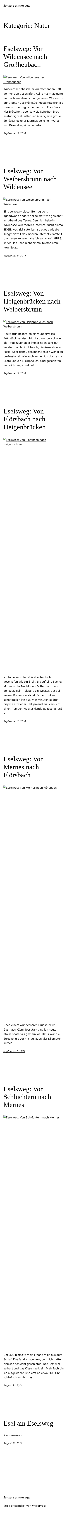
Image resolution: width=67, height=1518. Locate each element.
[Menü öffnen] (62, 6)
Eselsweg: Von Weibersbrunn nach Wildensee (30, 179)
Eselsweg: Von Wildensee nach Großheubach (25, 56)
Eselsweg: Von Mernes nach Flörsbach (23, 767)
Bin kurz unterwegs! (16, 5)
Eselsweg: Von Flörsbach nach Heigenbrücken (24, 419)
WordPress (39, 1505)
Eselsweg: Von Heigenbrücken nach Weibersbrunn (31, 301)
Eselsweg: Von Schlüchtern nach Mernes (27, 1097)
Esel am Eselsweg (28, 1423)
